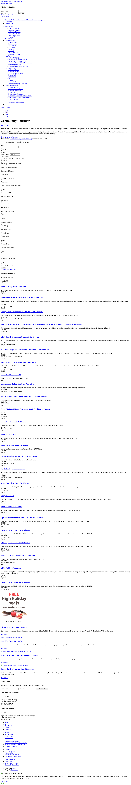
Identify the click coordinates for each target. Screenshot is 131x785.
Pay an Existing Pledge (12, 741)
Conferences (4, 174)
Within (3, 152)
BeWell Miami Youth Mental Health (19, 97)
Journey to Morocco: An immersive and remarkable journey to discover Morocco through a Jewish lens (41, 324)
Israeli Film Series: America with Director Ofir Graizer (22, 297)
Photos (10, 78)
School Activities (6, 229)
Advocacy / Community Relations (11, 164)
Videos (10, 80)
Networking (4, 226)
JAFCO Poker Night (9, 434)
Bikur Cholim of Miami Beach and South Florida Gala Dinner (25, 409)
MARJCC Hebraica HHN (11, 375)
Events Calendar (13, 87)
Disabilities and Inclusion (16, 102)
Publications (12, 77)
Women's (3, 262)
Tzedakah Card (9, 23)
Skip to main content (7, 3)
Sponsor (3, 149)
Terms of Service (10, 760)
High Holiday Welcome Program (14, 627)
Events (8, 107)
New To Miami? (13, 99)
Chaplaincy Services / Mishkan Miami (20, 96)
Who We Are (9, 26)
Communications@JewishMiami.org (21, 139)
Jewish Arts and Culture (8, 211)
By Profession (12, 44)
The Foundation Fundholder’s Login (16, 743)
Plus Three (14, 770)
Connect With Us (10, 40)
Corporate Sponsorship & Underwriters (20, 63)
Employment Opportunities (13, 756)
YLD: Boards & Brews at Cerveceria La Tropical (20, 337)
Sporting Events (5, 244)
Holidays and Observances (9, 193)
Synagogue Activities (7, 247)
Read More (4, 634)
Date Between (5, 156)
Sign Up (21, 13)
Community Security (14, 90)
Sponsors (7, 749)
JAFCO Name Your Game (11, 507)
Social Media (12, 82)
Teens (2, 251)
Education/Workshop (7, 178)
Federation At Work (14, 30)
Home (3, 107)
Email (6, 111)
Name (2, 145)
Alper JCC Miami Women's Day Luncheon (18, 555)
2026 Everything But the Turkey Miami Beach (19, 456)
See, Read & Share (10, 68)
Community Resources (11, 85)
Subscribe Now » (42, 688)
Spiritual (3, 240)
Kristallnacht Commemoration (13, 469)
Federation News (13, 70)
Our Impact (8, 39)
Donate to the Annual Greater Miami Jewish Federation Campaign (25, 20)
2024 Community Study (15, 73)
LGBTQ (3, 218)
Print (6, 112)
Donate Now (5, 16)
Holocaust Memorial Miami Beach (18, 66)
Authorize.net (9, 738)
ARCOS (14, 768)
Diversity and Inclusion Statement (15, 744)
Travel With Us (13, 52)
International (4, 200)
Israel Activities (5, 204)
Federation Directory (14, 32)
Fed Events (4, 15)
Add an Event (5, 125)
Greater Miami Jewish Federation (11, 185)
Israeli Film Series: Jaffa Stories (13, 422)
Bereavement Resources (15, 94)
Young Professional (7, 266)
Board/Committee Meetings (9, 167)
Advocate (11, 51)
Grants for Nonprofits (14, 101)
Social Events (5, 233)
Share (6, 114)
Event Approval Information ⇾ (10, 137)
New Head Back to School (13, 641)
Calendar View (5, 269)
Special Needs (5, 236)
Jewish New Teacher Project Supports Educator (19, 655)
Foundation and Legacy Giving (17, 59)
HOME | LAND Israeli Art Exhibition (15, 530)
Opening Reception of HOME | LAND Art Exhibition (22, 518)
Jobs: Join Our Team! (14, 33)
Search (3, 267)
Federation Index (10, 753)
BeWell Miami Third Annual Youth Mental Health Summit (24, 397)
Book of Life (12, 75)
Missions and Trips (6, 222)
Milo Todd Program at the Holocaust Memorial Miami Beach (25, 350)
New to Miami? (9, 734)
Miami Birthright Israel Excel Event (15, 483)
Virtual (3, 255)
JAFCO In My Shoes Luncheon (13, 286)
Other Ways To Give (14, 64)
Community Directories (15, 89)
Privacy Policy (9, 736)
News (6, 724)
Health (3, 189)
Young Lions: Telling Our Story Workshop (17, 384)
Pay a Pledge (8, 21)
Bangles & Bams (7, 496)
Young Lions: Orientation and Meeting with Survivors (22, 312)
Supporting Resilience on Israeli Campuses (17, 669)
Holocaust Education (7, 196)
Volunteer (11, 49)
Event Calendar (12, 15)
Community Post (13, 71)
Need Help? (12, 92)
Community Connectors (15, 54)
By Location (12, 45)
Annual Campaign (14, 58)
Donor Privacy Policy (11, 763)
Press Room (8, 729)
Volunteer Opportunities (8, 258)
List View (13, 269)
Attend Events (12, 42)
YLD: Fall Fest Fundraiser (11, 568)
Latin (2, 215)
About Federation (13, 28)
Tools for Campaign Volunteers (17, 83)
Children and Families (7, 171)
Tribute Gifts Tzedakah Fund (17, 61)
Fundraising (4, 182)
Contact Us (11, 37)
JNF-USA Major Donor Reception (14, 445)
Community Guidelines (12, 755)
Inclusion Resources (11, 746)
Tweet (6, 116)
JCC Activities (5, 207)
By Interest (11, 47)
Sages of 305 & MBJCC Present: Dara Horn (18, 362)
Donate (7, 732)
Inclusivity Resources (14, 35)
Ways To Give (9, 56)
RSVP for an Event (10, 751)
